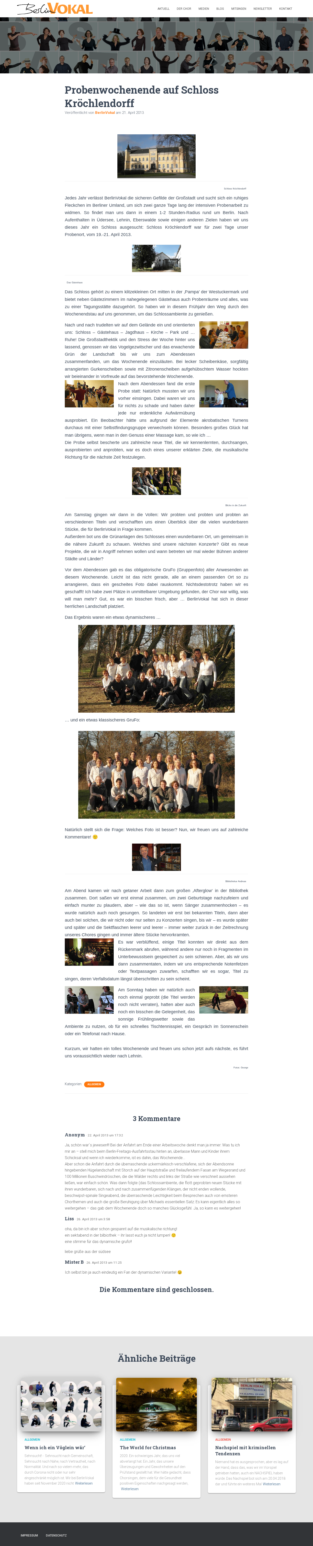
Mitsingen (238, 8)
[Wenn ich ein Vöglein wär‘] (61, 1404)
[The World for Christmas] (156, 1404)
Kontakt (285, 8)
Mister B (74, 1262)
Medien (204, 8)
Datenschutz (56, 1535)
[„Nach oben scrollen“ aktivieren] (303, 1536)
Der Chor (184, 8)
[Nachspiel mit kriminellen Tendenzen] (252, 1404)
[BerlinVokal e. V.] (54, 9)
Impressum (29, 1535)
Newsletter (263, 8)
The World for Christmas (148, 1447)
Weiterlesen (84, 1483)
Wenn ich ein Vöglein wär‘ (54, 1447)
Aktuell (163, 8)
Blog (220, 8)
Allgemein (94, 1084)
